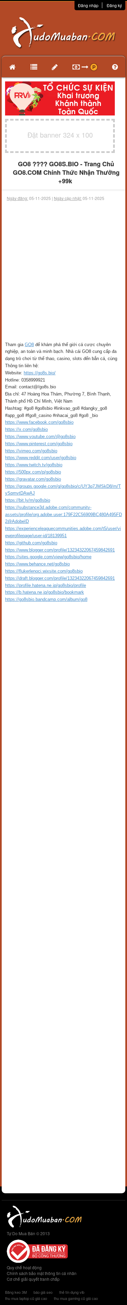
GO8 (29, 344)
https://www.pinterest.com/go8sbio (38, 443)
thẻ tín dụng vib (71, 1292)
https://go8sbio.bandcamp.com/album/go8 (46, 599)
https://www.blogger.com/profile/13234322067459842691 (60, 550)
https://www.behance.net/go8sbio (37, 563)
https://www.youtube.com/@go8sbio (40, 436)
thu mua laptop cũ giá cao (26, 1298)
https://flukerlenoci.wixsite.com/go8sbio (44, 571)
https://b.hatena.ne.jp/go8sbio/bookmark (44, 592)
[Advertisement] (63, 271)
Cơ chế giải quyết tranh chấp (33, 1279)
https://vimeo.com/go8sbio (31, 450)
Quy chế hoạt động (24, 1267)
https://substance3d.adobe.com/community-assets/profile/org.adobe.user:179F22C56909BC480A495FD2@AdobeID (63, 514)
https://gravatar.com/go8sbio (33, 479)
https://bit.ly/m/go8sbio (27, 500)
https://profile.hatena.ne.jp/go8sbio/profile (45, 585)
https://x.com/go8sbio (26, 429)
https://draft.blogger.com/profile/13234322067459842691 (60, 578)
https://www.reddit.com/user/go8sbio (40, 457)
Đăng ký (114, 5)
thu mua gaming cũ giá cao (76, 1298)
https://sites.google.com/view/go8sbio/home (48, 556)
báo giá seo (43, 1292)
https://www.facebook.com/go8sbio (39, 422)
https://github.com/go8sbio (31, 542)
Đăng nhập (88, 5)
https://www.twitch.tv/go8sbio (33, 464)
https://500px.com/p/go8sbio (33, 472)
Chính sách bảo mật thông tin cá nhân (42, 1273)
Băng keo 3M (16, 1292)
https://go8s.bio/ (40, 372)
